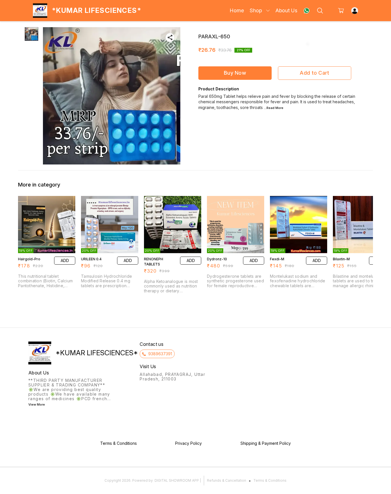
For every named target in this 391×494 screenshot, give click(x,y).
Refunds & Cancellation (226, 480)
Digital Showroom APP (177, 480)
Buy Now (235, 73)
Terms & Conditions (270, 480)
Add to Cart (314, 73)
